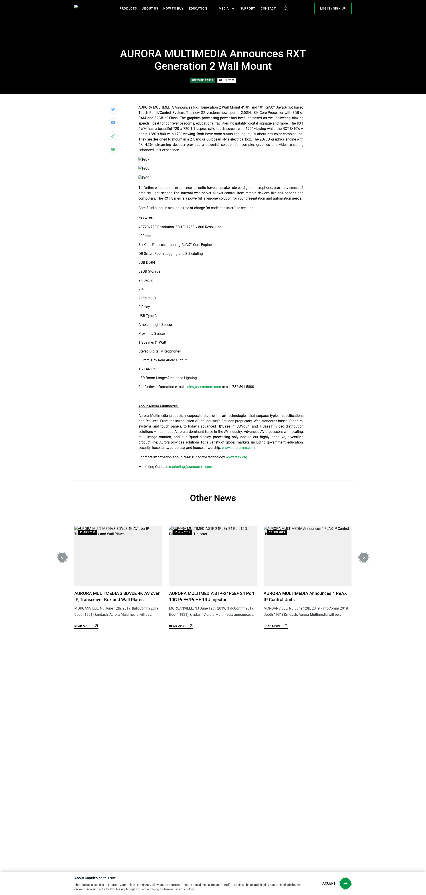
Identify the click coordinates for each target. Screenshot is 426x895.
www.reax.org (236, 457)
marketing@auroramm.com (190, 467)
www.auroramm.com (238, 448)
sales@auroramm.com (203, 387)
